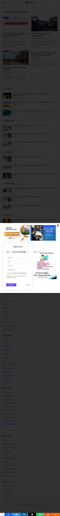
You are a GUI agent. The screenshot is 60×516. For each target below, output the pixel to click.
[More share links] (56, 514)
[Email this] (32, 514)
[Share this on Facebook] (8, 514)
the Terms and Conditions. (19, 273)
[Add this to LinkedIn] (24, 514)
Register (11, 284)
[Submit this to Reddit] (48, 514)
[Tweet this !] (16, 514)
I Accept (11, 273)
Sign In (28, 284)
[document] (30, 258)
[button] (57, 225)
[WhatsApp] (40, 514)
